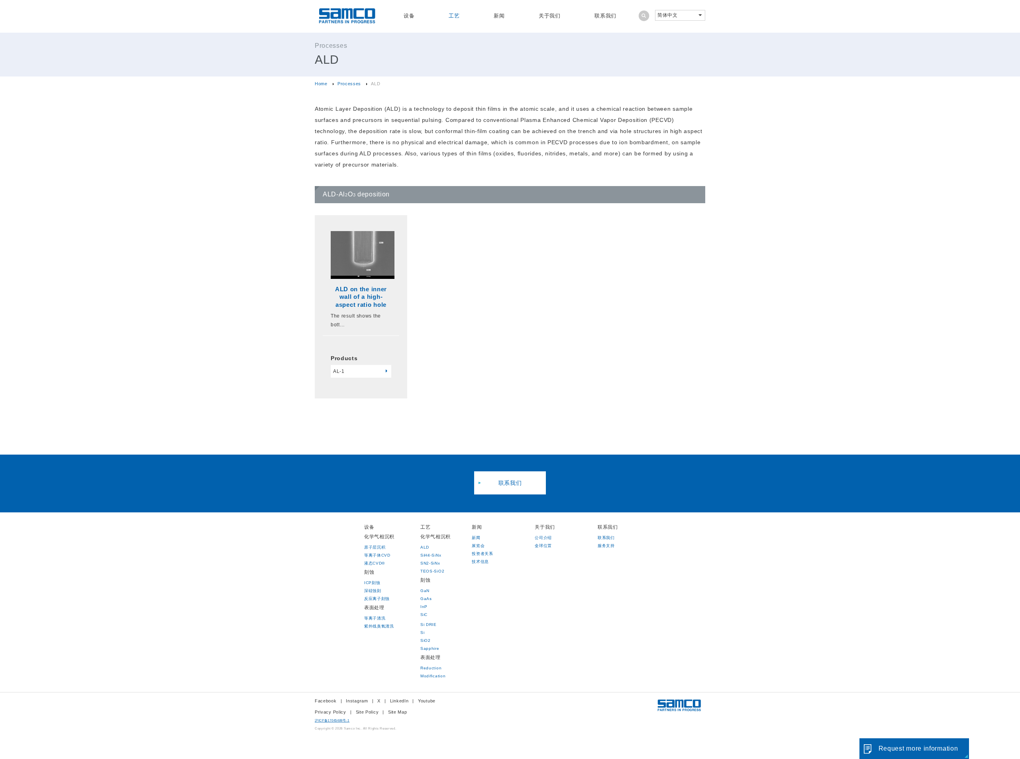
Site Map (397, 712)
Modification (432, 676)
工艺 (454, 16)
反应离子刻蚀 (377, 598)
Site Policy (367, 712)
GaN (425, 590)
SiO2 (425, 640)
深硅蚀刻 (372, 590)
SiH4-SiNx (430, 555)
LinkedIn (399, 700)
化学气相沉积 (379, 536)
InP (424, 606)
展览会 (478, 545)
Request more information (918, 748)
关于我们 (550, 16)
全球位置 (543, 545)
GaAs (426, 598)
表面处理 (374, 607)
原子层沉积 (375, 547)
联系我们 (605, 16)
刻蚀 (369, 572)
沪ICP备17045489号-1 (332, 720)
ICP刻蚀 (372, 583)
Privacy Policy (330, 712)
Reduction (430, 668)
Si (422, 632)
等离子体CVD (377, 555)
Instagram (357, 700)
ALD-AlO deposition (356, 194)
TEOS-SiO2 (432, 571)
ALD (424, 547)
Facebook (326, 700)
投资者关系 (482, 553)
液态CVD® (374, 563)
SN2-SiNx (430, 563)
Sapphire (429, 648)
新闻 (499, 16)
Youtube (426, 700)
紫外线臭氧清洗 (379, 626)
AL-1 (339, 371)
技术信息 (480, 561)
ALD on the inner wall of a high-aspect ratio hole (361, 297)
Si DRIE (428, 624)
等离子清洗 (375, 618)
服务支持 (606, 545)
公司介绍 (543, 537)
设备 (409, 16)
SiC (424, 614)
